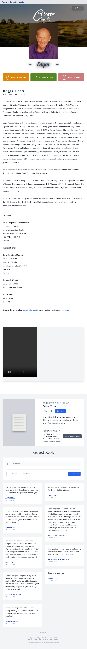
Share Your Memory (72, 436)
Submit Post (74, 474)
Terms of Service (49, 639)
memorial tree (30, 309)
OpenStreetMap (46, 643)
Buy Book (60, 411)
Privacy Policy (37, 639)
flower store (64, 309)
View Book (48, 411)
